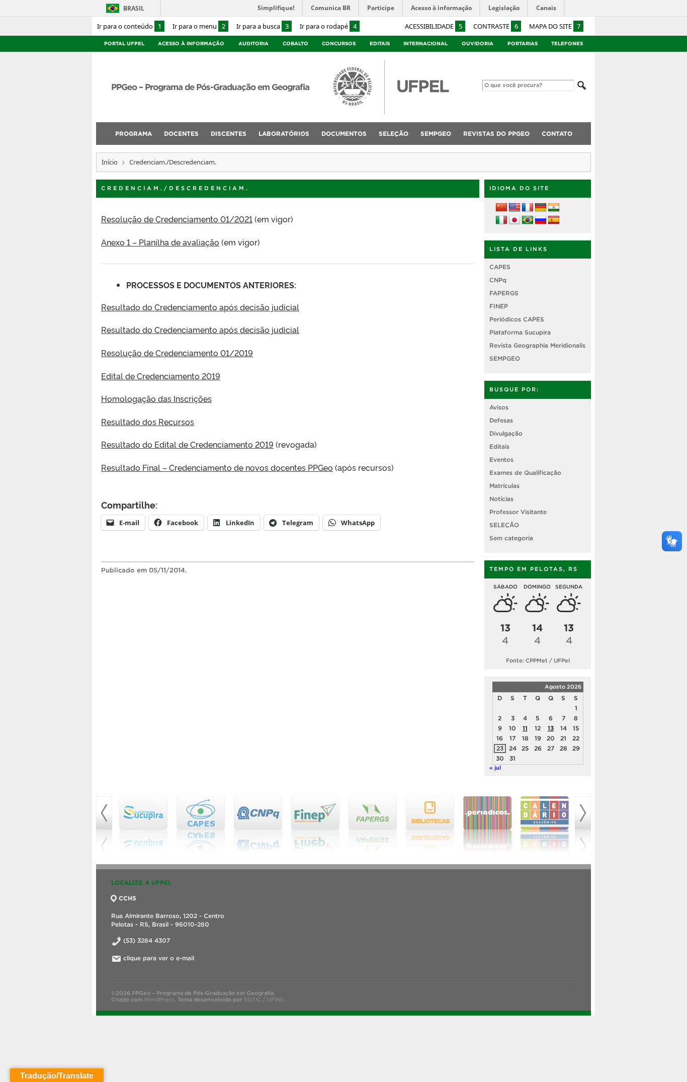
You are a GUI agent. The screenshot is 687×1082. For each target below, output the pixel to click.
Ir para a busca (262, 26)
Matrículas (504, 485)
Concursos (339, 43)
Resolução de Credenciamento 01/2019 (177, 352)
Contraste (495, 26)
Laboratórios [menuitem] (284, 133)
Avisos (498, 407)
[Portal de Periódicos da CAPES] (487, 824)
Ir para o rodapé (328, 26)
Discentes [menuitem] (228, 133)
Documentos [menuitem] (344, 133)
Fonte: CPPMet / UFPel (538, 660)
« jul (495, 768)
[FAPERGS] (373, 824)
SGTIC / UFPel (263, 999)
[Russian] (541, 220)
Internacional (425, 43)
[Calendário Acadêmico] (545, 824)
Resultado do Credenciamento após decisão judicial (200, 306)
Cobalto (295, 43)
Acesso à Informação (191, 43)
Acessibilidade (433, 26)
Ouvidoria (477, 43)
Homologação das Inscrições (156, 398)
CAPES (499, 267)
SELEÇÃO (504, 525)
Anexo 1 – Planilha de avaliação (160, 241)
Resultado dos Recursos (147, 421)
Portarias (522, 43)
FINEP (498, 306)
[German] (541, 208)
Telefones (567, 43)
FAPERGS (504, 293)
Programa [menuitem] (133, 133)
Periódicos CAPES (516, 319)
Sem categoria (511, 538)
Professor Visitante (518, 512)
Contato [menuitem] (557, 133)
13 (551, 728)
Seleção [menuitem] (393, 133)
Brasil (133, 8)
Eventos (501, 459)
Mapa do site (554, 26)
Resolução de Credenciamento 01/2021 (176, 218)
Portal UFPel (124, 43)
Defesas (501, 420)
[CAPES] (201, 824)
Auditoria (253, 43)
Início (110, 162)
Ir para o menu (199, 26)
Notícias (501, 498)
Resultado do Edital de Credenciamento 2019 (187, 444)
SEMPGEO (504, 358)
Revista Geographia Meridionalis (537, 345)
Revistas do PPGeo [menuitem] (496, 133)
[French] (528, 208)
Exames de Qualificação (525, 472)
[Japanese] (514, 220)
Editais (380, 43)
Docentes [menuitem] (181, 133)
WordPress (159, 999)
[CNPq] (258, 824)
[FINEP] (315, 824)
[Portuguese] (528, 220)
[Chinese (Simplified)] (501, 208)
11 (525, 728)
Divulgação (506, 433)
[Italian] (501, 220)
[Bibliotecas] (430, 824)
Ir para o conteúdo (129, 26)
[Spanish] (554, 220)
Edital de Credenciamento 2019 (160, 375)
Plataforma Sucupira (520, 332)
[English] (514, 208)
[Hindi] (554, 208)
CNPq (497, 280)
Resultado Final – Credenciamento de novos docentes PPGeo (217, 467)
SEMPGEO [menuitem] (435, 133)
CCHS (127, 898)
